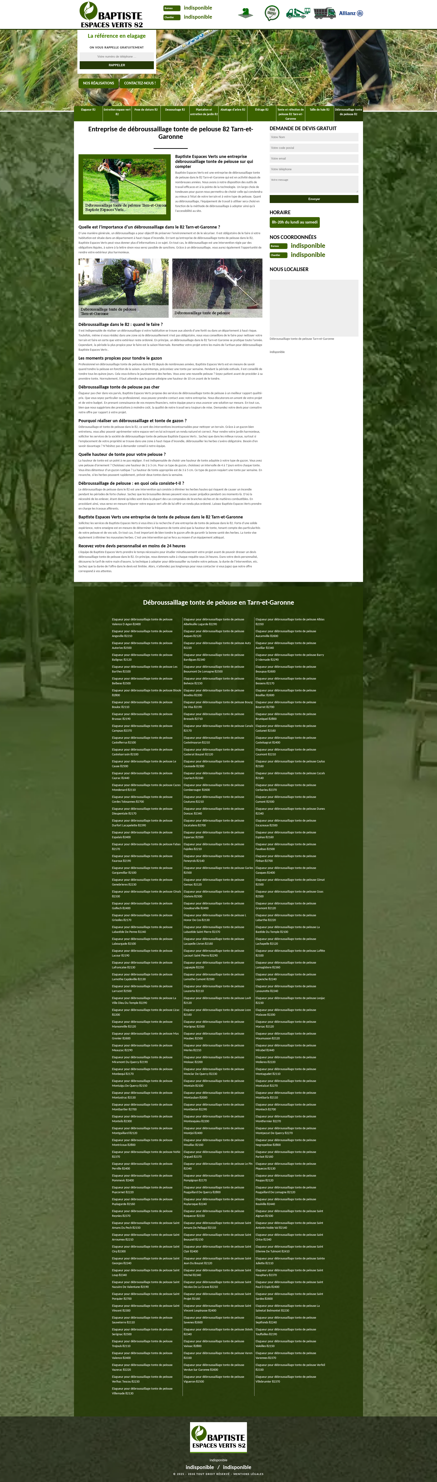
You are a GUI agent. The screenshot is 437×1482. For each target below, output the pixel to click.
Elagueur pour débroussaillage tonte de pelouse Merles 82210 (214, 1048)
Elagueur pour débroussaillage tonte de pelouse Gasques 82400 (286, 870)
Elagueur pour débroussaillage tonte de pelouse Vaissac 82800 (214, 1344)
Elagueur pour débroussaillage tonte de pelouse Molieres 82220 (286, 1060)
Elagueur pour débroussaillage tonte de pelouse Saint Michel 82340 (217, 1273)
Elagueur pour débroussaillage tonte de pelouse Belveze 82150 (214, 681)
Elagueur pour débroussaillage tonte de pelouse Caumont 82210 (286, 752)
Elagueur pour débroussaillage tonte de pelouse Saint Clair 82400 (217, 1249)
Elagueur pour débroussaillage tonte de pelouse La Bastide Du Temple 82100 (288, 930)
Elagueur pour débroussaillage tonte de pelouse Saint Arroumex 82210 (146, 1237)
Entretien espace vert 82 (117, 112)
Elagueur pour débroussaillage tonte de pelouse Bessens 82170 (286, 681)
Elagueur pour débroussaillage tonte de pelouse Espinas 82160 (286, 835)
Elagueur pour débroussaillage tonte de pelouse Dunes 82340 (290, 811)
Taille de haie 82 (320, 109)
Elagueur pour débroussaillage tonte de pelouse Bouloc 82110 (142, 705)
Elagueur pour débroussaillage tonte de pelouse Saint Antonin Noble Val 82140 (289, 1225)
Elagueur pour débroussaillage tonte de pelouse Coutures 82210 (214, 799)
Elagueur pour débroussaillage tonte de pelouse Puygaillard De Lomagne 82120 (286, 1190)
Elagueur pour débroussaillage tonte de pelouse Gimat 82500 (290, 882)
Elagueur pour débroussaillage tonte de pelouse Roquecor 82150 (214, 1214)
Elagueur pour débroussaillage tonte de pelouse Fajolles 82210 (214, 847)
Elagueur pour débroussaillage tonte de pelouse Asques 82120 (214, 634)
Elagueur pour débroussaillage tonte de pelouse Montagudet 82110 (286, 1072)
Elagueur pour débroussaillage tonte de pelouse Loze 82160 (217, 1012)
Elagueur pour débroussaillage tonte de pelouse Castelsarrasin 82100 (142, 752)
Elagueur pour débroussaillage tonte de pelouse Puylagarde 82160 (142, 1202)
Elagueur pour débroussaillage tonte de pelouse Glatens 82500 (214, 894)
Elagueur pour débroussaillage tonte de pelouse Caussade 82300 (214, 764)
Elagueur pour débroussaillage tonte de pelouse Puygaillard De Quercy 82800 (214, 1190)
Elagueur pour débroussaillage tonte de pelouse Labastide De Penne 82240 (142, 930)
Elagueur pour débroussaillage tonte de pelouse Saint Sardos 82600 (289, 1296)
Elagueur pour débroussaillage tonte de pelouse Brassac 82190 (142, 717)
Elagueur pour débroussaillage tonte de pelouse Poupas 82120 (286, 1178)
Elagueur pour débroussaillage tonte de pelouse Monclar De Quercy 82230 (214, 1072)
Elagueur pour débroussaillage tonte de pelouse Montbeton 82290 (214, 1107)
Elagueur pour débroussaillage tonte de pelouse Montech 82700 (286, 1107)
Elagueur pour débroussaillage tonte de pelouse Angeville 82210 (142, 634)
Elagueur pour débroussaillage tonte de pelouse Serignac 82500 (142, 1332)
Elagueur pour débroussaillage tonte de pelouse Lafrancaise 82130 (142, 965)
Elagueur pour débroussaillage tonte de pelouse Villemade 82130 (142, 1391)
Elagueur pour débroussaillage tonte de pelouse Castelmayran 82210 (214, 740)
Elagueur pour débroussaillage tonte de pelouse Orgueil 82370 (214, 1154)
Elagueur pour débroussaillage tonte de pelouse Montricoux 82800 (142, 1143)
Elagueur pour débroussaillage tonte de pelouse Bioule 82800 (146, 693)
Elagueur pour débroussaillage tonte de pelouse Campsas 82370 (142, 728)
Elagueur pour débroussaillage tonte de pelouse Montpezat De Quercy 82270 (286, 1131)
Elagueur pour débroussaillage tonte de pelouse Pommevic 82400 (142, 1178)
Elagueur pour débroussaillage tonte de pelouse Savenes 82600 (214, 1320)
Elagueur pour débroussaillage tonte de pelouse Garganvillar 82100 (142, 870)
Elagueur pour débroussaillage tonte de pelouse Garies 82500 (218, 870)
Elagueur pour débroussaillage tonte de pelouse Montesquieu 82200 (214, 1119)
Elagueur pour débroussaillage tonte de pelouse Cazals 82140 (290, 776)
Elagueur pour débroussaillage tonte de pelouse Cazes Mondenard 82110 (146, 788)
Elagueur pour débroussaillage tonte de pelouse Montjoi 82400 (214, 1131)
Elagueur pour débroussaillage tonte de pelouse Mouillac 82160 (214, 1143)
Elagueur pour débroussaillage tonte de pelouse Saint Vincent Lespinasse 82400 (217, 1308)
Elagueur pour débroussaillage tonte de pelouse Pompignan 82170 (214, 1178)
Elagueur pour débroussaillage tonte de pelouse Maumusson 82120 (286, 1036)
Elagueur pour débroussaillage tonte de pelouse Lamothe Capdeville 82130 (142, 977)
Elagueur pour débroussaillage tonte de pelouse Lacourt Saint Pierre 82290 (214, 953)
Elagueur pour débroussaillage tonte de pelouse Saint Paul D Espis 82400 (289, 1285)
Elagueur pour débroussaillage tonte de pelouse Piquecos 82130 (286, 1166)
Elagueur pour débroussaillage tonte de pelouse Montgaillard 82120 (142, 1131)
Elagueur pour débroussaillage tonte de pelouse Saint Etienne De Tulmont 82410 (289, 1249)
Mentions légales (249, 1474)
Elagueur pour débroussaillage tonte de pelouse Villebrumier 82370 (286, 1379)
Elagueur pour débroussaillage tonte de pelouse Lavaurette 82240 (286, 989)
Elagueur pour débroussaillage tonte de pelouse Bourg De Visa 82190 (218, 705)
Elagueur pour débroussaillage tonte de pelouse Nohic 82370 (146, 1154)
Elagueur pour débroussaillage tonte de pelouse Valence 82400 (142, 1356)
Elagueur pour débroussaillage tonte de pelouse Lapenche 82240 (286, 977)
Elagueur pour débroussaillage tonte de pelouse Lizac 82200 (146, 1012)
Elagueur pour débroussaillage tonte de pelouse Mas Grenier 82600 (145, 1036)
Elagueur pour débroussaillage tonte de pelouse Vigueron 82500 (214, 1379)
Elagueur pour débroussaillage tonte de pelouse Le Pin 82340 (218, 1166)
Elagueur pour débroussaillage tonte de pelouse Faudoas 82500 (286, 847)
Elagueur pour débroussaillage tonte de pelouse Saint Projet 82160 (217, 1296)
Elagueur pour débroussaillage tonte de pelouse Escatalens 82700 (214, 823)
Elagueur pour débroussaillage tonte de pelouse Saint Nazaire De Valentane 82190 (146, 1285)
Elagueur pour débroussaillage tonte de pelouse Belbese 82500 (142, 681)
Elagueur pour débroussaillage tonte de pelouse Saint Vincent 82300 (146, 1308)
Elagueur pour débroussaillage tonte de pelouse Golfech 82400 (142, 906)
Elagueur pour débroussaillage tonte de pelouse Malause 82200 (286, 1012)
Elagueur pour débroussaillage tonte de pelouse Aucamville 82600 (286, 634)
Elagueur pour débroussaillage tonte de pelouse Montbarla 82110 (286, 1095)
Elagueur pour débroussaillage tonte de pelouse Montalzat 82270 (286, 1083)
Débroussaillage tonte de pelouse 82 (348, 112)
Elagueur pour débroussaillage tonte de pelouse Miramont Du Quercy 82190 (142, 1060)
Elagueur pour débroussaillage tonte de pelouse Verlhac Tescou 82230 (142, 1379)
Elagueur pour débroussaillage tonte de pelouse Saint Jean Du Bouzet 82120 (217, 1261)
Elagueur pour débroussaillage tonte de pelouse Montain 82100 (214, 1083)
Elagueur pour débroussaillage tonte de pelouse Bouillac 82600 (286, 693)
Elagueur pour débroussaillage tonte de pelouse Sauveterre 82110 (142, 1320)
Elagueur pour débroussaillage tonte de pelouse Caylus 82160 (290, 764)
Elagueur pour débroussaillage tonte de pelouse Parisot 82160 (286, 1154)
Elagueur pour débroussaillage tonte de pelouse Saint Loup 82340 (146, 1273)
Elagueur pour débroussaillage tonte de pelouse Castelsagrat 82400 (286, 740)
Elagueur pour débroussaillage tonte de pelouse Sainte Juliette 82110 (290, 1261)
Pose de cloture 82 (146, 109)
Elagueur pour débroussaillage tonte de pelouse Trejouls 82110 (142, 1344)
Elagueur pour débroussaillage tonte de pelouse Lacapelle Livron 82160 (214, 941)
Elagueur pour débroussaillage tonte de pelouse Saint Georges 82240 (146, 1261)
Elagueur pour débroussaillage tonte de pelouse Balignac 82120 (142, 657)
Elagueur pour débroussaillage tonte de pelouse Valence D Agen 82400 (142, 622)
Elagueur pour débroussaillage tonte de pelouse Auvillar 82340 (286, 646)
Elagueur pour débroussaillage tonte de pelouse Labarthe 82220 (286, 918)
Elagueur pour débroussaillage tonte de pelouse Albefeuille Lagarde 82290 (214, 622)
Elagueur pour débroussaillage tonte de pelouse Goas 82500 (289, 894)
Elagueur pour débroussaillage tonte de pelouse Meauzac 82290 (142, 1048)
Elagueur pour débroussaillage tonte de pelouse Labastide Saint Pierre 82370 (214, 930)
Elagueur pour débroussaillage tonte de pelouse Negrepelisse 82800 (286, 1143)
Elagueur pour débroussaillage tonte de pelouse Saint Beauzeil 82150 (217, 1237)
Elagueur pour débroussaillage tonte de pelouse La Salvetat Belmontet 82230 (288, 1308)
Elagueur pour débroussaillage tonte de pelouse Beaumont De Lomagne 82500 (214, 669)
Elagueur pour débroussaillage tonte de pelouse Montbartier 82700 (142, 1107)
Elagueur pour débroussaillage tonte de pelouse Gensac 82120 (214, 882)
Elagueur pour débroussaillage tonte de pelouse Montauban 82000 (214, 1095)
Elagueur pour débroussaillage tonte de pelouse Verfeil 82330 (290, 1367)
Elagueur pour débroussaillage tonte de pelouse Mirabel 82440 (286, 1048)
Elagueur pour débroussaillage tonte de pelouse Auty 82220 (217, 646)
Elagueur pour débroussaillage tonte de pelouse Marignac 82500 (214, 1024)
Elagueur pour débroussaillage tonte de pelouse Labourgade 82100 (142, 941)
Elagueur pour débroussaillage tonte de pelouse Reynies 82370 (142, 1214)
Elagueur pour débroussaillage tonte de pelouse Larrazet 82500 (142, 989)
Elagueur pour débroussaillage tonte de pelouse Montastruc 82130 (142, 1095)
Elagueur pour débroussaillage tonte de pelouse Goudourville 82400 (214, 906)
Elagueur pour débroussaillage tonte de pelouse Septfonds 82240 (286, 1320)
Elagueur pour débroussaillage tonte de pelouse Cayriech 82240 (214, 776)
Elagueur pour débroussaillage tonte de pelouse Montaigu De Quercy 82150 (142, 1083)
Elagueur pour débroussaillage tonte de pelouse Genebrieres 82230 (142, 882)
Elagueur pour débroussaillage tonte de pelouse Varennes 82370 (286, 1356)
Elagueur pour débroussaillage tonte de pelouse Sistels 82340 (218, 1332)
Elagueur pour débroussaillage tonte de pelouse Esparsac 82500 (214, 835)
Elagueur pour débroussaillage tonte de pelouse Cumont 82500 (286, 799)
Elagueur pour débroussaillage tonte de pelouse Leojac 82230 (290, 1001)
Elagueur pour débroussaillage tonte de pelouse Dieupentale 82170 (142, 811)
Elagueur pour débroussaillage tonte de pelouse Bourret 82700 (286, 705)
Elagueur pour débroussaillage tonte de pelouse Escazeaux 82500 (286, 823)
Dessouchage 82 (175, 109)
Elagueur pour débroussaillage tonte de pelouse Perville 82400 (142, 1166)
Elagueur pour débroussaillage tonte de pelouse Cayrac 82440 (142, 776)
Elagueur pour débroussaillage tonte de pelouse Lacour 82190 (142, 953)
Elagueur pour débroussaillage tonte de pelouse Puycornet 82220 (142, 1190)
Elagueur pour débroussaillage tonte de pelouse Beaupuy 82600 (286, 669)
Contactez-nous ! (140, 83)
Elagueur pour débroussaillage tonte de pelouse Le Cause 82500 (144, 764)
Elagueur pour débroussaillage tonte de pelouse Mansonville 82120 (142, 1024)
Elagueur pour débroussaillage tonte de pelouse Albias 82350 (290, 622)
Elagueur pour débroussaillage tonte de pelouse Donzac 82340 (214, 811)
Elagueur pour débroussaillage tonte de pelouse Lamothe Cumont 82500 (214, 977)
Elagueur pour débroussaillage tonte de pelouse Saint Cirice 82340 (289, 1237)
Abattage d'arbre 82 (233, 109)
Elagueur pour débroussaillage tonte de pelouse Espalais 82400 (142, 835)
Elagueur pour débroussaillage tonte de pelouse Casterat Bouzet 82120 (214, 752)
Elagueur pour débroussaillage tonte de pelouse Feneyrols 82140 (214, 859)
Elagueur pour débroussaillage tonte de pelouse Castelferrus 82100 (142, 740)
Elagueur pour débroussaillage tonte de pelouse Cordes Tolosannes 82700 (142, 799)
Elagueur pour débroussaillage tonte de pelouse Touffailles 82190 (286, 1332)
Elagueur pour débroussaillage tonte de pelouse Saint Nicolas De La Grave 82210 (217, 1285)
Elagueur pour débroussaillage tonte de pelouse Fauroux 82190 (142, 859)
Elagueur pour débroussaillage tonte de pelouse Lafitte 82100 (290, 953)
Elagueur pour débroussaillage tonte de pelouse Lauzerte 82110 (214, 989)
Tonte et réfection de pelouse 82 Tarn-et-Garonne (290, 114)
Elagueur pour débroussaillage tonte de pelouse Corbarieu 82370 (286, 788)
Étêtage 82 (262, 109)
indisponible (198, 8)
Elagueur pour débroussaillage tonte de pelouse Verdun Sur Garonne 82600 (214, 1367)
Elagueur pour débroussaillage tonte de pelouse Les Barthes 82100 (144, 669)
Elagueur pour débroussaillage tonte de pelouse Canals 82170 (218, 728)
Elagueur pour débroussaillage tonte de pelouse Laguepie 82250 (214, 965)
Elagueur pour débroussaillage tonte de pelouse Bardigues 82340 (214, 657)
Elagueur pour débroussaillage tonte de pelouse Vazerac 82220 (142, 1367)
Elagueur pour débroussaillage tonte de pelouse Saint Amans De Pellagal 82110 (217, 1225)
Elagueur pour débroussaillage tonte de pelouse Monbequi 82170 (142, 1072)
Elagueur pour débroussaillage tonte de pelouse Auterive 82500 (142, 646)
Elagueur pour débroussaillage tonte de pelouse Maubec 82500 (214, 1036)
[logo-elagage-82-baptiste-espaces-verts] (109, 15)
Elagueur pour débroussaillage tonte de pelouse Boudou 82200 (214, 693)
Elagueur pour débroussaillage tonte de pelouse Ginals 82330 (146, 894)
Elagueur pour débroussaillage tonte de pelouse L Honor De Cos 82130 (215, 918)
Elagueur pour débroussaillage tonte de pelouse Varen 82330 (218, 1356)
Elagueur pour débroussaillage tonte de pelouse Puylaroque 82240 (214, 1202)
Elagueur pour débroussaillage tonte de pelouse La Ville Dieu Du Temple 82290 (144, 1001)
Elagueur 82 (88, 109)
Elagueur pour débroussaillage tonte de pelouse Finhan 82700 (286, 859)
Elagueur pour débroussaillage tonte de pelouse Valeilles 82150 (286, 1344)
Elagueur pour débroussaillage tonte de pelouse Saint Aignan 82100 (289, 1214)
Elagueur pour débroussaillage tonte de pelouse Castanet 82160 (286, 728)
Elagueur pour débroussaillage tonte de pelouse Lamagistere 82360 (286, 965)
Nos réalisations (98, 83)
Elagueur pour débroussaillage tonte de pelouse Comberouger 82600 (214, 788)
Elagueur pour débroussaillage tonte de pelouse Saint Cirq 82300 (146, 1249)
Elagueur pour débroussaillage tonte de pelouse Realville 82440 (286, 1202)
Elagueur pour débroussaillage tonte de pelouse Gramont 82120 (286, 906)
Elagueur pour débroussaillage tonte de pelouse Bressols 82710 (214, 717)
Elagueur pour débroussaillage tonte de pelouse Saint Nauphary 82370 (289, 1273)
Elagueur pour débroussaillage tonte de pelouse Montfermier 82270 (286, 1119)
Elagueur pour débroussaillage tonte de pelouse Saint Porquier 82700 (146, 1296)
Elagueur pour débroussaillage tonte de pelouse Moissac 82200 (214, 1060)
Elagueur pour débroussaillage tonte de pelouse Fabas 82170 (146, 847)
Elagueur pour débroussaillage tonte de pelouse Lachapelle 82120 (286, 941)
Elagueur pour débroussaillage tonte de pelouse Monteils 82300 (142, 1119)
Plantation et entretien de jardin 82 (204, 112)
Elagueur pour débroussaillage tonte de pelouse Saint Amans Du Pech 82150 (146, 1225)
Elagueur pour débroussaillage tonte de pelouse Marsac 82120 (286, 1024)
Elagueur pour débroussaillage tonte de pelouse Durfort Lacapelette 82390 (142, 823)
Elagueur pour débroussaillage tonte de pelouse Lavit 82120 (217, 1001)
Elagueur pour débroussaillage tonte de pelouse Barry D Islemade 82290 (290, 657)
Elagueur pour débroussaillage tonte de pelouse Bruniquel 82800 (286, 717)
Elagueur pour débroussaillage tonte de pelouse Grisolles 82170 (142, 918)
